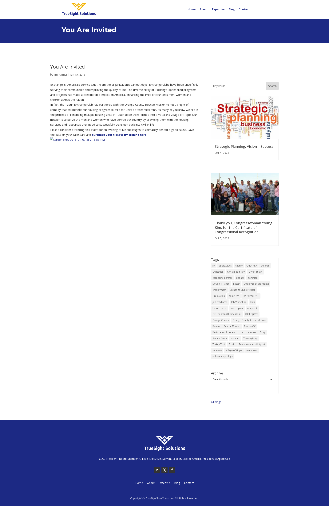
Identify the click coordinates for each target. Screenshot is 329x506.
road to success (247, 332)
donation (253, 277)
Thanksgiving (250, 338)
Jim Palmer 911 (251, 296)
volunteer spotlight (222, 356)
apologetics (225, 265)
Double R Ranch (220, 283)
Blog (232, 9)
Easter (236, 283)
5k (213, 265)
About (204, 9)
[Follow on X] (164, 470)
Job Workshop (239, 302)
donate (240, 277)
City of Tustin (255, 271)
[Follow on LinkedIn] (157, 470)
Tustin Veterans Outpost (252, 344)
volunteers (251, 350)
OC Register (251, 314)
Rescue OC (250, 326)
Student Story (219, 338)
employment (219, 289)
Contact (244, 9)
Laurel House (219, 308)
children (265, 265)
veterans (217, 350)
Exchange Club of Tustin (243, 289)
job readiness (219, 302)
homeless (234, 296)
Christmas (217, 271)
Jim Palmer (60, 74)
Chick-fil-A (251, 265)
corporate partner (222, 277)
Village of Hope (234, 350)
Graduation (218, 296)
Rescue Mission (232, 326)
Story (262, 332)
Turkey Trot (218, 344)
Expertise (218, 9)
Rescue (216, 326)
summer (235, 338)
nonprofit (252, 308)
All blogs (216, 402)
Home (192, 9)
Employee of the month (256, 283)
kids (252, 302)
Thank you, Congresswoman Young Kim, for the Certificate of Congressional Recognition (243, 227)
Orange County (220, 320)
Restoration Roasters (223, 332)
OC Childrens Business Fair (226, 314)
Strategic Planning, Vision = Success (244, 146)
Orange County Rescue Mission (249, 320)
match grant (237, 308)
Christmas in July (236, 271)
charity (239, 265)
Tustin (232, 344)
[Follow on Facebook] (172, 470)
